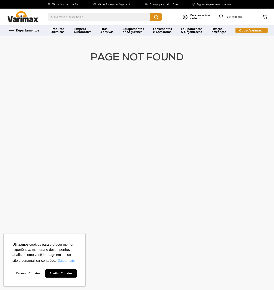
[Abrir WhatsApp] (263, 279)
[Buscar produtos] (156, 17)
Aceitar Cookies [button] (61, 273)
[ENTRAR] (197, 17)
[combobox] (105, 17)
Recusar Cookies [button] (28, 273)
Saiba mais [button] (66, 260)
